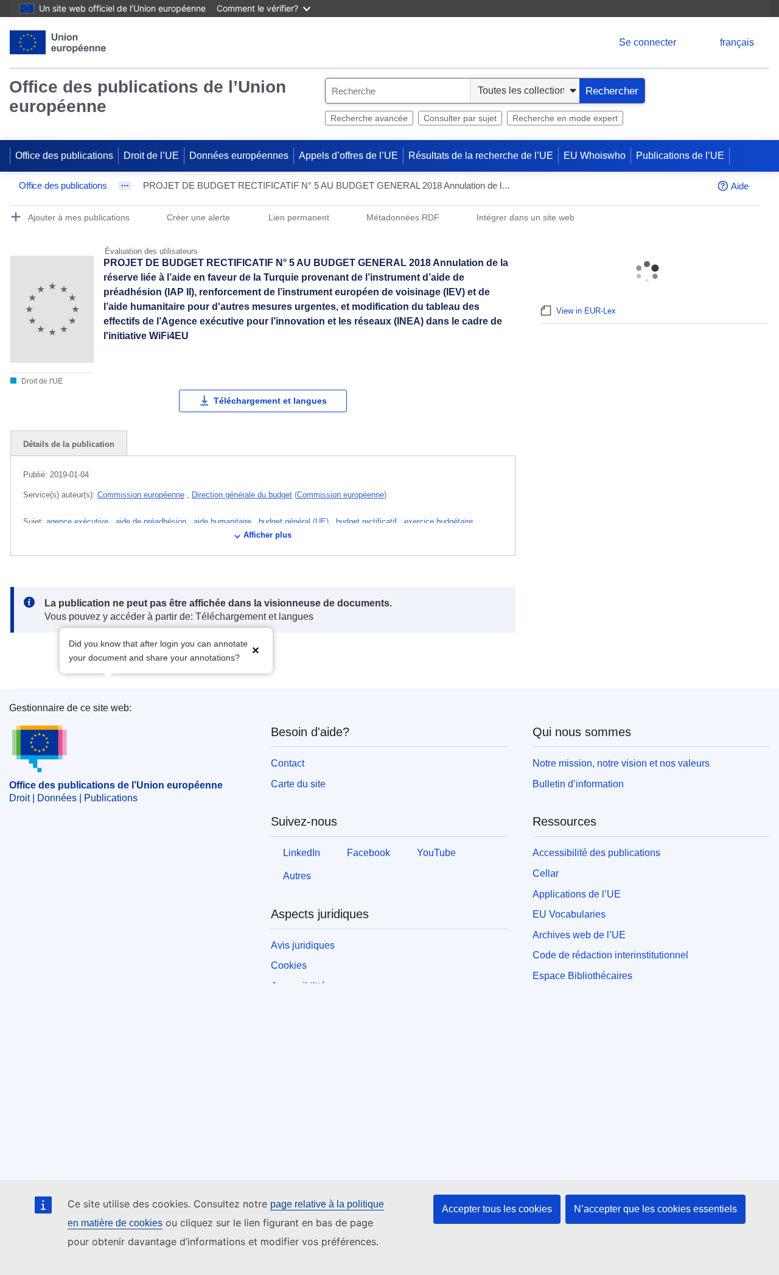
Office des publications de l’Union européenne (147, 96)
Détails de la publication (68, 444)
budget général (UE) (295, 521)
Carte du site (298, 784)
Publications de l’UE (680, 155)
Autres (297, 876)
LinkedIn (301, 853)
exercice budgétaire (439, 521)
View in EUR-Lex (586, 310)
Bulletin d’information (578, 784)
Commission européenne (140, 494)
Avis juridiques (303, 945)
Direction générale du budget (242, 494)
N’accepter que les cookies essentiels (655, 1209)
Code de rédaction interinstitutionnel (610, 955)
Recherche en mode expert (565, 118)
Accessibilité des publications (596, 853)
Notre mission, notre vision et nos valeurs (621, 763)
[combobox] (398, 91)
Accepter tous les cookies (497, 1209)
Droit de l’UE (151, 155)
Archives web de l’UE (579, 935)
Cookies (289, 965)
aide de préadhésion (152, 521)
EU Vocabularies (569, 914)
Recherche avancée (369, 118)
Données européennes (238, 155)
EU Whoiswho (595, 155)
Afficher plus (267, 534)
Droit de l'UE (41, 381)
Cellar (546, 873)
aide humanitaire (224, 521)
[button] (256, 649)
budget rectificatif (367, 521)
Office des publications (64, 155)
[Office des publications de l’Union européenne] (58, 42)
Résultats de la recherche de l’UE (480, 155)
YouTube (436, 853)
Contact (287, 763)
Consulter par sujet (460, 118)
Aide (740, 186)
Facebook (368, 853)
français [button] (737, 42)
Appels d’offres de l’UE (348, 155)
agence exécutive (78, 521)
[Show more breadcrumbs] (125, 185)
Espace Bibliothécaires (582, 976)
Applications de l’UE (577, 894)
